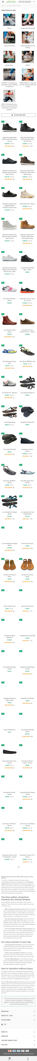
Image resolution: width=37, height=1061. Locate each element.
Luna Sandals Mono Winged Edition (9, 544)
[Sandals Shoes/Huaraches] (27, 20)
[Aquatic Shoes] (9, 57)
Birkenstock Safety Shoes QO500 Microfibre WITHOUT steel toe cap (10, 205)
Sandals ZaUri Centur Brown (27, 575)
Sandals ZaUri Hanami (27, 606)
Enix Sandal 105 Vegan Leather (9, 668)
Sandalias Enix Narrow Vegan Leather (9, 699)
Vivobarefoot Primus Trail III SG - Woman (27, 299)
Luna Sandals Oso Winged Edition (9, 513)
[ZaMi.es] (18, 2)
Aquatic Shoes (9, 65)
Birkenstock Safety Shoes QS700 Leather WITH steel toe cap (9, 139)
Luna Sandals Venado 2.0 (27, 392)
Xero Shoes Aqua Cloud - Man (9, 362)
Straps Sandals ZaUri (9, 606)
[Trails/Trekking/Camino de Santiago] (27, 37)
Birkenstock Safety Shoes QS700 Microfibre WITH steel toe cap (27, 139)
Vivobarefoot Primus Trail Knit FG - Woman (9, 981)
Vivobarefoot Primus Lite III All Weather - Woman (9, 887)
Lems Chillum (27, 886)
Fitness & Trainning (9, 45)
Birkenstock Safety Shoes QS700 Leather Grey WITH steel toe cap (9, 236)
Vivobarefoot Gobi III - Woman (27, 450)
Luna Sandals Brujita (9, 422)
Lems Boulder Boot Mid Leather (27, 730)
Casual (9, 28)
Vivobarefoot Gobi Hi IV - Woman (27, 981)
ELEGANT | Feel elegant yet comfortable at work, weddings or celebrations (9, 84)
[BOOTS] (27, 57)
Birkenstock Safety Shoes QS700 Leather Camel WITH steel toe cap (27, 236)
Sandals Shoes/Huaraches (28, 28)
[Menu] (3, 1)
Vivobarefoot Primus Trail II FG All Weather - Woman (9, 856)
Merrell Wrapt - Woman (27, 1011)
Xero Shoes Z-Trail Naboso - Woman (27, 824)
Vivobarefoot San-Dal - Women (9, 793)
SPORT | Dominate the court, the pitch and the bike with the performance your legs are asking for (9, 106)
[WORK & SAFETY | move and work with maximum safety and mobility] (27, 74)
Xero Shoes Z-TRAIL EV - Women (10, 824)
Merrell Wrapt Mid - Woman (27, 204)
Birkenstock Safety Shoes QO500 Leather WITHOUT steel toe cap (9, 172)
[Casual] (9, 20)
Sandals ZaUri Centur (27, 543)
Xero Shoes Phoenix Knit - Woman (9, 762)
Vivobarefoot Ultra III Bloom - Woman (27, 793)
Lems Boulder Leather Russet (10, 331)
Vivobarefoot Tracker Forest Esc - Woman (9, 950)
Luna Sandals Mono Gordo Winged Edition (9, 918)
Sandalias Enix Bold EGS (27, 422)
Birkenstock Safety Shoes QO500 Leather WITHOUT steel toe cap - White (9, 269)
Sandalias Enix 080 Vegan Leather (27, 668)
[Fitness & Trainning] (9, 37)
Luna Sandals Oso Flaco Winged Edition (27, 513)
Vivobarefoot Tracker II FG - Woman (27, 856)
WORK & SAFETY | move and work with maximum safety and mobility (27, 84)
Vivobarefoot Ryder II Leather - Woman (27, 1042)
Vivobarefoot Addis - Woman (9, 1041)
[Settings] (34, 1)
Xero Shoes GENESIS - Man (27, 361)
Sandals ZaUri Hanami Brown (9, 575)
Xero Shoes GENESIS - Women (9, 481)
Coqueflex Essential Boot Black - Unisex (27, 268)
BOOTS (28, 65)
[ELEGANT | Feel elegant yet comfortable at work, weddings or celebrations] (9, 74)
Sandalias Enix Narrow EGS (27, 635)
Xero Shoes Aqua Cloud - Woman (27, 481)
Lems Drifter (9, 1011)
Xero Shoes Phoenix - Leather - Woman (27, 762)
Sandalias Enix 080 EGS (27, 698)
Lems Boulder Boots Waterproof (9, 636)
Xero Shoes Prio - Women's (9, 392)
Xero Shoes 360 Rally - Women (9, 299)
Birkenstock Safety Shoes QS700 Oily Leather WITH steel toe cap (27, 172)
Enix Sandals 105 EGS (9, 449)
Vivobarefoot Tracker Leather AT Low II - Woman (27, 331)
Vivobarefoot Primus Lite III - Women (27, 918)
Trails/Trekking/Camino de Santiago (28, 46)
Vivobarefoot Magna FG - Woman (27, 950)
